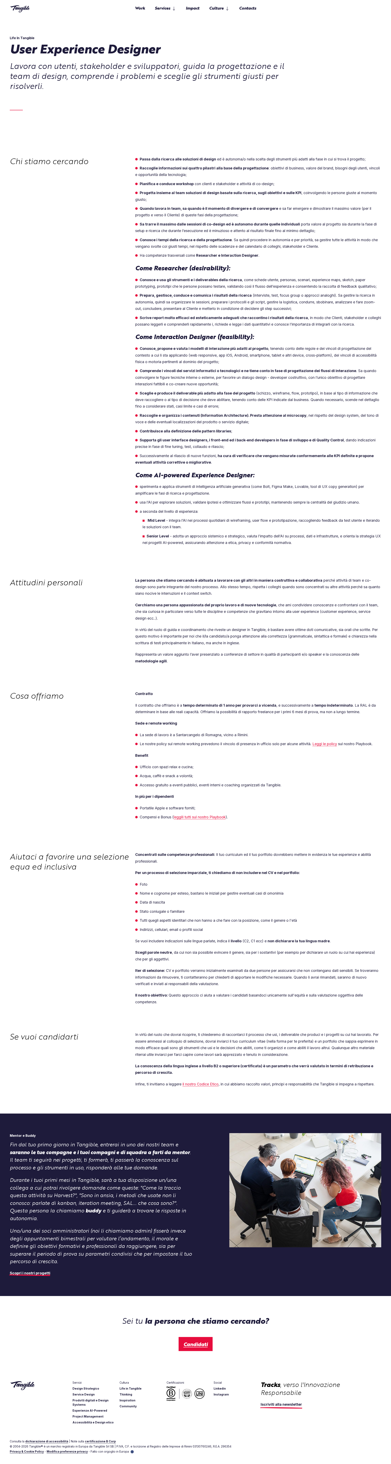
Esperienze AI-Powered (89, 1410)
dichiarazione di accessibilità (46, 1441)
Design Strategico (85, 1388)
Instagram (221, 1394)
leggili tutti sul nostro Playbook (200, 817)
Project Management (87, 1416)
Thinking (126, 1394)
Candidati (195, 1344)
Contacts (247, 8)
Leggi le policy (324, 744)
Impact (192, 8)
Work (140, 8)
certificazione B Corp (100, 1441)
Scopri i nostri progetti (30, 1273)
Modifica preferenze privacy (67, 1451)
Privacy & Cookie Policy (27, 1451)
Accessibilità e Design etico (93, 1422)
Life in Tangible (131, 1388)
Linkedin (220, 1388)
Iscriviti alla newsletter (281, 1404)
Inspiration (127, 1400)
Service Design (83, 1394)
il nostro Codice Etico (200, 1084)
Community (128, 1406)
